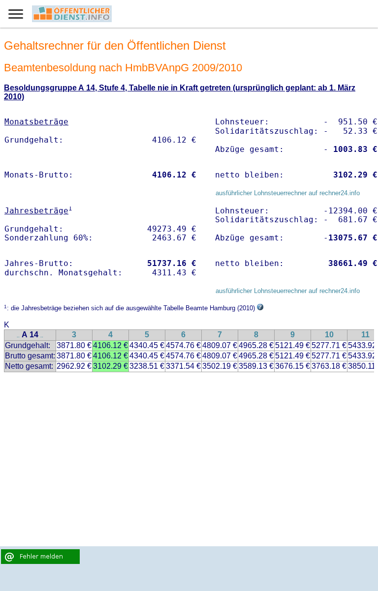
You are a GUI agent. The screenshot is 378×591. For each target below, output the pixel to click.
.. (18, 335)
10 (329, 334)
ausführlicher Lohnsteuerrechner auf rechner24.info (288, 193)
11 (365, 334)
